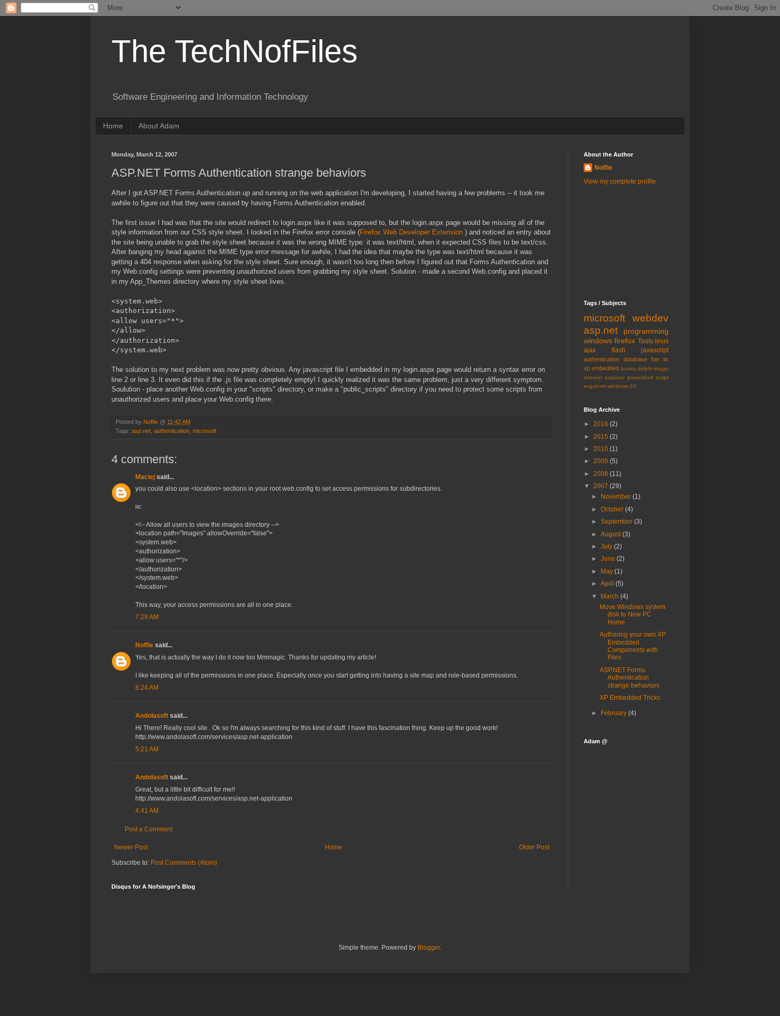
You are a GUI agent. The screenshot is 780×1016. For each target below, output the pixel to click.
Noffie (144, 645)
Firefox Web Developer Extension (412, 232)
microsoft (204, 431)
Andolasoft (151, 715)
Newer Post (131, 847)
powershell (640, 377)
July (607, 546)
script (662, 377)
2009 (601, 461)
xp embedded (601, 368)
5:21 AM (147, 749)
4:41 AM (147, 810)
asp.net (141, 431)
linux (662, 341)
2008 (601, 473)
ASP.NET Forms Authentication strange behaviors (630, 677)
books (628, 368)
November (616, 496)
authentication (171, 431)
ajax (590, 350)
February (614, 713)
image (661, 368)
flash (619, 350)
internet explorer (604, 377)
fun (655, 359)
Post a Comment (148, 829)
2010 (601, 449)
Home (113, 125)
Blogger (429, 947)
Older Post (534, 847)
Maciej (145, 477)
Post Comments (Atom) (184, 862)
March (610, 596)
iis (666, 359)
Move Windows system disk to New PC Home (632, 614)
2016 (601, 424)
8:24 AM (147, 687)
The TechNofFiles (234, 51)
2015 (601, 436)
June (609, 558)
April (608, 583)
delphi (644, 368)
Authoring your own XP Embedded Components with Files (633, 646)
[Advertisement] (631, 241)
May (607, 571)
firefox (624, 340)
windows (598, 340)
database (635, 359)
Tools (645, 341)
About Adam (158, 125)
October (613, 509)
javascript (655, 350)
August (611, 534)
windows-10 (622, 386)
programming (646, 331)
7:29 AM (147, 617)
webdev (650, 318)
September (617, 521)
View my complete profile (620, 181)
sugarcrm (595, 386)
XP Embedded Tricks (630, 697)
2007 (601, 486)
